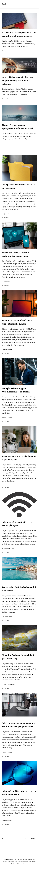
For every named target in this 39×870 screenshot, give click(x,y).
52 (25, 839)
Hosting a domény (7, 417)
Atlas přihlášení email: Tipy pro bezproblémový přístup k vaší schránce (17, 80)
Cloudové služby (7, 616)
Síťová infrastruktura (8, 548)
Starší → (34, 839)
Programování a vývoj (8, 214)
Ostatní (4, 51)
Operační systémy (7, 349)
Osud (4, 4)
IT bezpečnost (6, 99)
